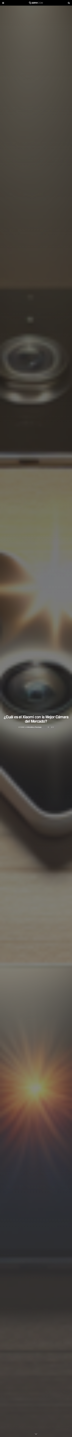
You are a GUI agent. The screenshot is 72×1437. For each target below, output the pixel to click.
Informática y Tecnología (34, 727)
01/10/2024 (21, 727)
